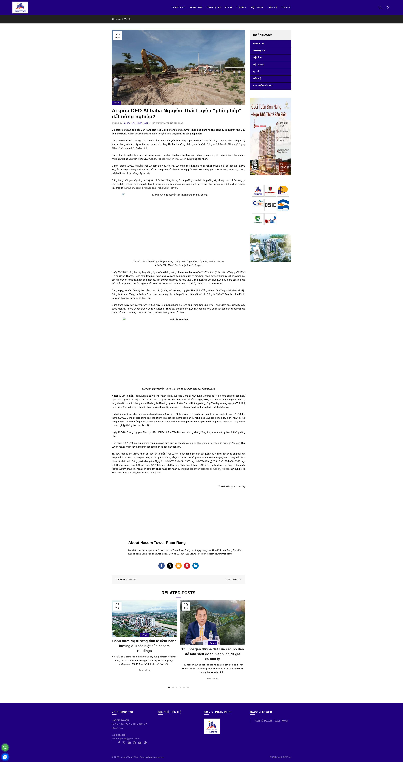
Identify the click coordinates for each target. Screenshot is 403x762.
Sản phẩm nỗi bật (263, 86)
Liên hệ (272, 7)
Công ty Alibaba (227, 290)
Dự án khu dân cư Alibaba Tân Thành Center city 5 (150, 187)
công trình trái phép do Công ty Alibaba (209, 468)
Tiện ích (241, 7)
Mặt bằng (257, 7)
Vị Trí (228, 7)
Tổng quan (213, 7)
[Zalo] (5, 756)
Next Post (232, 579)
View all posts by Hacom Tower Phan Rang (211, 553)
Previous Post (127, 579)
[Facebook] (161, 566)
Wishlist (389, 6)
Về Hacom (196, 7)
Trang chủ (178, 7)
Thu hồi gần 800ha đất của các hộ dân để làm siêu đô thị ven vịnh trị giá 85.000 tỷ (212, 654)
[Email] (178, 566)
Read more (144, 670)
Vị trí (256, 72)
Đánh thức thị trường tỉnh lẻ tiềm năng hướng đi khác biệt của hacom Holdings (144, 646)
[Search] (380, 7)
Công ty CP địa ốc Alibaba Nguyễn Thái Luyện (153, 133)
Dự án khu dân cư (214, 261)
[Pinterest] (187, 566)
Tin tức (286, 7)
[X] (170, 566)
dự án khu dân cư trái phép (204, 443)
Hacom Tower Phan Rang (132, 757)
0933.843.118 (118, 735)
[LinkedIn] (195, 566)
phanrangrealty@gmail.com (125, 738)
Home (118, 19)
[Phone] (5, 747)
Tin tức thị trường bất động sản (167, 123)
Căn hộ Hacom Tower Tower (271, 720)
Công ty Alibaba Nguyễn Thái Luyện (167, 158)
